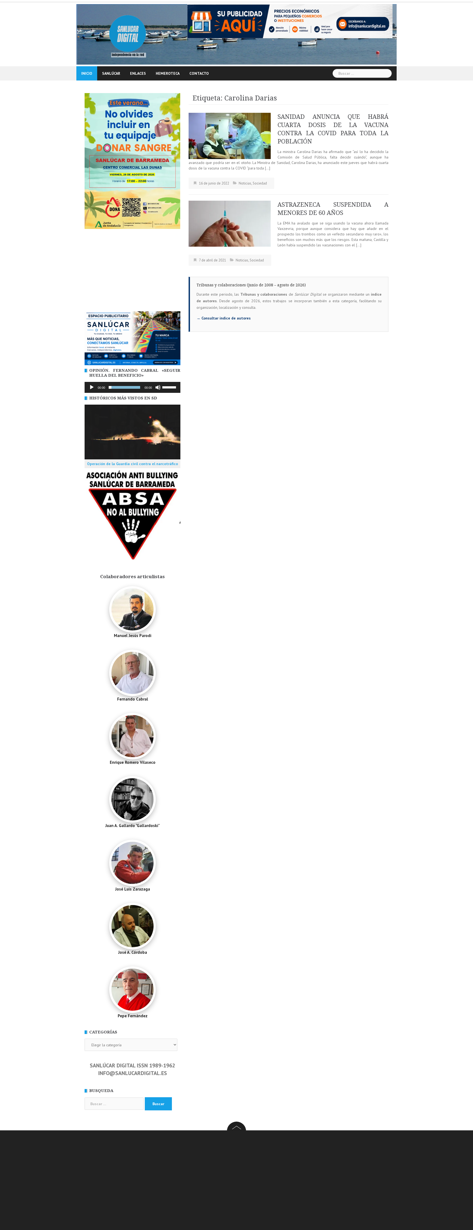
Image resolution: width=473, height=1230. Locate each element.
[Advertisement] (132, 270)
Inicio (86, 73)
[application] (132, 387)
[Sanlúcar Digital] (127, 33)
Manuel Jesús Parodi (132, 635)
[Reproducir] (91, 387)
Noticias (245, 183)
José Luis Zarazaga (132, 889)
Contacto (199, 73)
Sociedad (260, 183)
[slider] (170, 387)
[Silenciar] (158, 387)
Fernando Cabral (132, 699)
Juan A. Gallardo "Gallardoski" (132, 825)
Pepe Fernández (133, 1015)
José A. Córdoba (132, 952)
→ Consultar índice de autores (224, 318)
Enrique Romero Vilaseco (132, 762)
